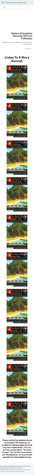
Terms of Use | (19, 469)
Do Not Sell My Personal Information (15, 471)
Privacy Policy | (26, 469)
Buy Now (28, 48)
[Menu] (3, 2)
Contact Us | (3, 471)
